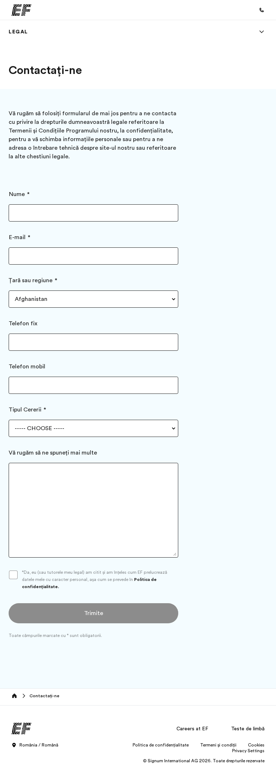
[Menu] (261, 31)
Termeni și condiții (218, 745)
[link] (18, 31)
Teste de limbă (247, 728)
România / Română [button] (38, 745)
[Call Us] (261, 10)
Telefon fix (23, 323)
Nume (17, 194)
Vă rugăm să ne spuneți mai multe (53, 453)
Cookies (256, 745)
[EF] (21, 10)
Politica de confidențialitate (161, 745)
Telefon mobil (27, 366)
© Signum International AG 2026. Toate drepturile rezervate (203, 760)
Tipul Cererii (25, 409)
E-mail (17, 237)
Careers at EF (192, 728)
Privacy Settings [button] (248, 750)
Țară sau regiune (30, 280)
